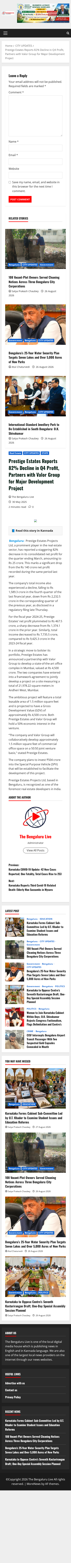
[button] (5, 33)
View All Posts (35, 850)
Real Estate (15, 453)
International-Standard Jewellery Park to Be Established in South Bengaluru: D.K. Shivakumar (34, 428)
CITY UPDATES (31, 453)
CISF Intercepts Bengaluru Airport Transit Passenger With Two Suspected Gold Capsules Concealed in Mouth (14, 1039)
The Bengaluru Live (23, 496)
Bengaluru (14, 264)
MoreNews (34, 1484)
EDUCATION (46, 919)
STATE (45, 453)
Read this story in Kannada (34, 531)
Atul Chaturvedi (21, 366)
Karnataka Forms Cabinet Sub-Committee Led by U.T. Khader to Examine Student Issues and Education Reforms (14, 927)
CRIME (30, 1031)
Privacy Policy (13, 1397)
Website (14, 169)
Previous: (35, 869)
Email (13, 155)
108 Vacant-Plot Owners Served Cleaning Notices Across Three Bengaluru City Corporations (34, 281)
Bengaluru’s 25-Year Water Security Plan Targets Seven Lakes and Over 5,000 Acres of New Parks (35, 357)
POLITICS (60, 986)
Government (46, 264)
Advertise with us (15, 1383)
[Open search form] (68, 33)
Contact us (11, 1390)
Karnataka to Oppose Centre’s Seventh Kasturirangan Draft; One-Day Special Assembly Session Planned (14, 994)
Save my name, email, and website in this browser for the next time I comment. (36, 186)
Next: (32, 885)
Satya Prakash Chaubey (25, 291)
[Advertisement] (35, 1526)
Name (14, 141)
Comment (16, 92)
